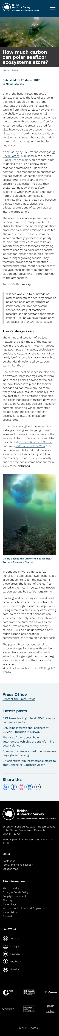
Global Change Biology (17, 159)
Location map (10, 868)
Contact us (9, 860)
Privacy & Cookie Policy (15, 892)
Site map (8, 900)
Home (6, 70)
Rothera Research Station (35, 442)
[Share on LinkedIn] (29, 787)
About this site (11, 888)
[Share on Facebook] (14, 787)
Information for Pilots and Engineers (23, 908)
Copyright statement (14, 896)
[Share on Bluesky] (6, 787)
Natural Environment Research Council (24, 832)
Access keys (9, 904)
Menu (52, 7)
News (15, 70)
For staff (7, 916)
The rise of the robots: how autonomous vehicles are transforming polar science (28, 741)
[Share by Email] (37, 787)
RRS (30, 446)
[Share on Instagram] (21, 787)
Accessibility (10, 912)
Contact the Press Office (19, 699)
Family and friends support (18, 864)
